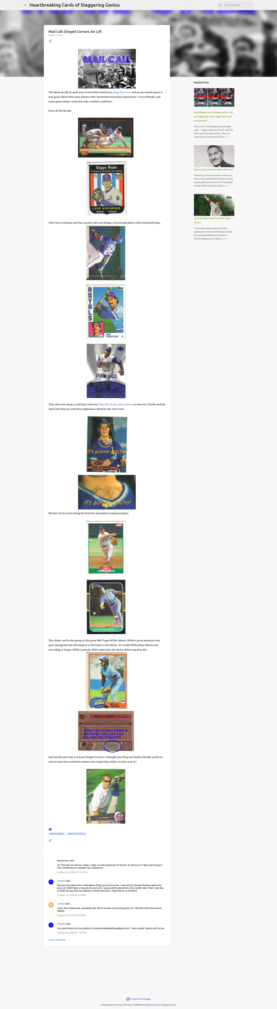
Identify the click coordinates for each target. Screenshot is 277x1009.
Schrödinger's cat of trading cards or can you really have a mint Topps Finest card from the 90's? (213, 116)
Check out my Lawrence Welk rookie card (213, 169)
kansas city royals (77, 834)
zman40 (61, 880)
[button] (50, 41)
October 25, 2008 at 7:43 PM (71, 932)
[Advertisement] (107, 970)
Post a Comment (56, 939)
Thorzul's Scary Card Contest (115, 404)
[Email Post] (50, 830)
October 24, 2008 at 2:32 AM (71, 895)
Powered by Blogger (140, 999)
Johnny (60, 903)
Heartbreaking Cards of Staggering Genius (74, 4)
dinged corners (57, 834)
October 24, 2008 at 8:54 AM (71, 915)
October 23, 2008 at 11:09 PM (72, 872)
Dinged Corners (122, 92)
